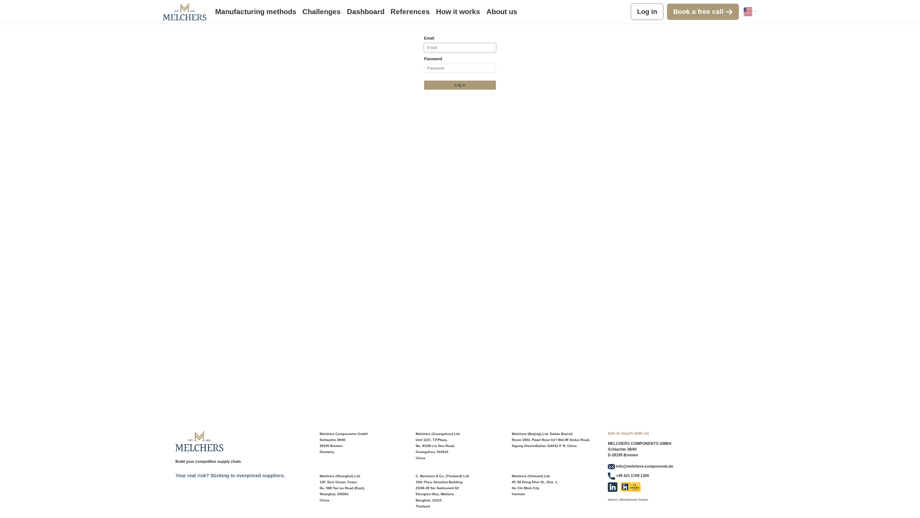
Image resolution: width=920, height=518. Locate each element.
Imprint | (613, 499)
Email (429, 38)
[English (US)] (749, 11)
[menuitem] (255, 11)
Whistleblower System (633, 499)
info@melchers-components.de (644, 466)
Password (433, 59)
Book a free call (699, 11)
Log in (647, 11)
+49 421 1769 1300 (632, 476)
